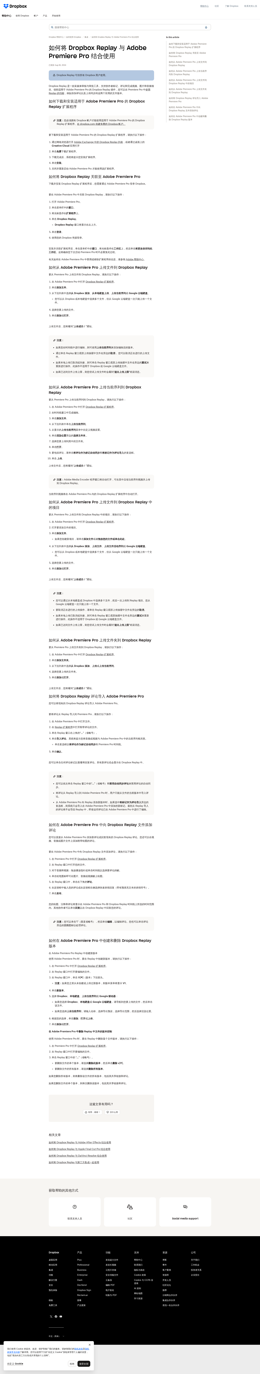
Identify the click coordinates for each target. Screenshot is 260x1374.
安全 (51, 1285)
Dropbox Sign (84, 1290)
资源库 (165, 1275)
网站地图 (138, 1293)
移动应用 (53, 1264)
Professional (83, 1264)
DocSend (82, 1285)
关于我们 (195, 1259)
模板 (51, 1300)
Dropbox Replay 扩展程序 (100, 281)
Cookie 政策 (140, 1275)
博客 (164, 1259)
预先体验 (53, 1290)
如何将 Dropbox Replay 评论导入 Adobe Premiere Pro (188, 100)
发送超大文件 (112, 1259)
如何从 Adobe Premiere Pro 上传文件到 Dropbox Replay (188, 63)
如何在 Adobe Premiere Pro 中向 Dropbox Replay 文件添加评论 (184, 109)
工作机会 (195, 1264)
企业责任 (195, 1275)
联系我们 (138, 1264)
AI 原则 (137, 1288)
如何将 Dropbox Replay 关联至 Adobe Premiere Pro (187, 54)
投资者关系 (196, 1270)
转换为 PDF (111, 1295)
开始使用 (56, 15)
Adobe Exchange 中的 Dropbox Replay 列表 (98, 142)
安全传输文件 (112, 1275)
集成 (51, 1270)
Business (81, 1270)
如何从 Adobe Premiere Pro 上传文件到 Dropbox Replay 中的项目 (188, 82)
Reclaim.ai (82, 1295)
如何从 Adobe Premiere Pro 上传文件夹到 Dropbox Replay (188, 91)
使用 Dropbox (22, 15)
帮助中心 (204, 6)
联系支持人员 (250, 6)
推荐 (164, 1290)
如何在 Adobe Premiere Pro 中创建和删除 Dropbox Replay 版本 (188, 118)
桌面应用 (53, 1259)
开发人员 (166, 1280)
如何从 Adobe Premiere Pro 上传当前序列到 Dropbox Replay (188, 73)
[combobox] (130, 27)
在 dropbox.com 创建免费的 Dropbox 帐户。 (101, 123)
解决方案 (53, 1280)
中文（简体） (54, 1336)
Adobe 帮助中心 (135, 259)
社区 (217, 6)
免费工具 (53, 1305)
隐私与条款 (139, 1270)
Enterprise (82, 1275)
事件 (164, 1264)
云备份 (109, 1280)
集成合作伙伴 (168, 1300)
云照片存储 (111, 1270)
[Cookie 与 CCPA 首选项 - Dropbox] (49, 1355)
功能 (51, 1275)
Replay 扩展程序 (64, 727)
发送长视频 (111, 1264)
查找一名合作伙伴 (170, 1305)
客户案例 (166, 1270)
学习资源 (138, 1298)
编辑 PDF (110, 1285)
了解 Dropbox (231, 6)
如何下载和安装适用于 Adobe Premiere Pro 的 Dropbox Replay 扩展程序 (188, 45)
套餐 (79, 1300)
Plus (79, 1259)
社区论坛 (166, 1285)
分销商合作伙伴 (169, 1295)
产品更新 (81, 1305)
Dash (79, 1280)
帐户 (36, 15)
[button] (52, 27)
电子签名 (110, 1290)
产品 (45, 15)
